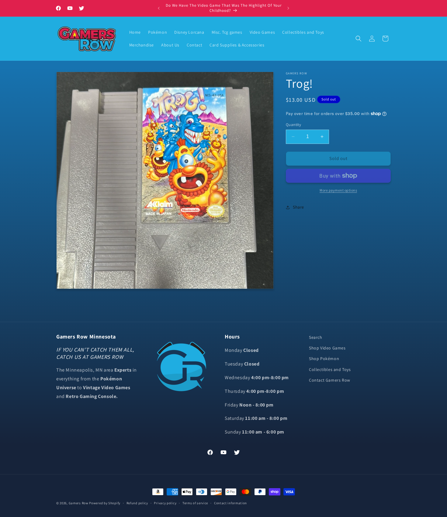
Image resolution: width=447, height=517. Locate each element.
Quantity (293, 124)
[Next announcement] (288, 8)
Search (315, 337)
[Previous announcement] (158, 8)
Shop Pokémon (324, 358)
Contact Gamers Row (329, 380)
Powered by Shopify (104, 503)
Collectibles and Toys (330, 369)
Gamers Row (79, 503)
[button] (358, 38)
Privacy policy (165, 503)
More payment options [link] (338, 190)
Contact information (230, 503)
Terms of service (195, 503)
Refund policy (137, 503)
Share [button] (298, 207)
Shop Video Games (327, 348)
